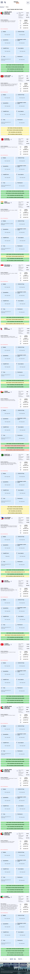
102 (11, 959)
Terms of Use (7, 963)
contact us (11, 972)
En (28, 2)
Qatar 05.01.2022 (7, 581)
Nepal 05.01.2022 (7, 329)
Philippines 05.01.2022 (7, 518)
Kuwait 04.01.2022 (7, 897)
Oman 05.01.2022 (7, 392)
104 (15, 959)
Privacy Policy (23, 963)
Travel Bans (16, 2)
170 (19, 959)
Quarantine (25, 25)
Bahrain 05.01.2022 (7, 139)
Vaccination (25, 91)
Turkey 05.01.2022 (7, 644)
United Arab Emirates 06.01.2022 (8, 13)
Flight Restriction (25, 23)
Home (2, 7)
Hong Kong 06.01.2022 (7, 76)
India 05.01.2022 (7, 202)
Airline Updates (26, 21)
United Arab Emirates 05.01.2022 (8, 707)
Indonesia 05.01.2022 (7, 266)
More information (4, 28)
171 (21, 959)
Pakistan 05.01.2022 (7, 455)
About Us (15, 963)
